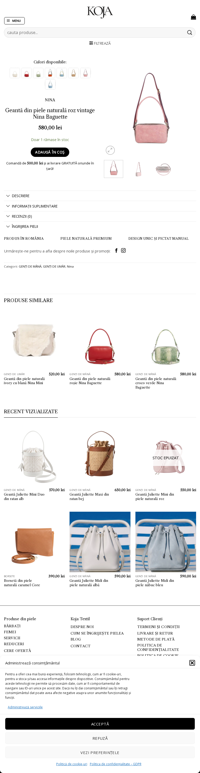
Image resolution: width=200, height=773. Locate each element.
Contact (81, 646)
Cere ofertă (17, 651)
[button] (192, 662)
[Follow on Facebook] (116, 251)
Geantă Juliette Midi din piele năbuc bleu (154, 582)
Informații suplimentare (35, 206)
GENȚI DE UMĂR (54, 266)
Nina (70, 266)
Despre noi (82, 627)
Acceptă (100, 724)
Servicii (12, 638)
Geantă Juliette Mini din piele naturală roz (154, 496)
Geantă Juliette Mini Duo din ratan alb (24, 496)
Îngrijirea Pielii (25, 226)
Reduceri (14, 644)
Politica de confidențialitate (158, 647)
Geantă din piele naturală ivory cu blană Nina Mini (24, 381)
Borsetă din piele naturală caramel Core (22, 582)
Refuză (100, 738)
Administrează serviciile (25, 707)
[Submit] (190, 32)
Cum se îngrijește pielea (97, 633)
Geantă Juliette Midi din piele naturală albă (89, 582)
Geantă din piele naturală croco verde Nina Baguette (155, 383)
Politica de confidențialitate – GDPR (115, 764)
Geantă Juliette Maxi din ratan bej (89, 496)
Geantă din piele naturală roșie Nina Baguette (90, 381)
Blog (76, 639)
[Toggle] (8, 196)
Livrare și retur (155, 633)
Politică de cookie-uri (71, 764)
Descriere (20, 195)
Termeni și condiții (158, 627)
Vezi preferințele (100, 752)
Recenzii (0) (22, 216)
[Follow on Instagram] (123, 251)
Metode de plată (155, 639)
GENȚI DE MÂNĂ (30, 266)
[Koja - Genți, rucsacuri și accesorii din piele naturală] (100, 12)
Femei (10, 632)
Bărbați (12, 626)
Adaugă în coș (50, 152)
